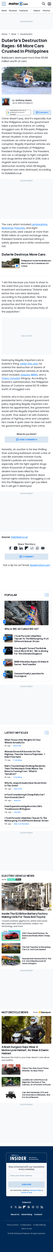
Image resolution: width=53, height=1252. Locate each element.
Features (23, 10)
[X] (15, 1207)
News (4, 10)
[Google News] (28, 1207)
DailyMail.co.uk (19, 537)
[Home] (18, 3)
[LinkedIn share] (21, 548)
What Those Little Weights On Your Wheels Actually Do (22, 741)
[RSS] (41, 1207)
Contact (38, 1214)
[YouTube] (37, 1207)
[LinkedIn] (20, 1207)
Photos (46, 10)
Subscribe (26, 1184)
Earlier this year (29, 363)
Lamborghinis (39, 224)
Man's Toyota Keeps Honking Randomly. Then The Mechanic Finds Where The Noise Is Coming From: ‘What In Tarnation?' (25, 769)
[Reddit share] (32, 548)
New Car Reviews (21, 824)
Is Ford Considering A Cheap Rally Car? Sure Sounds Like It (24, 796)
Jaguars (25, 374)
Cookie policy (25, 1225)
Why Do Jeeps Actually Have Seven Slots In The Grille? (25, 784)
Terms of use (26, 1229)
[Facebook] (11, 1207)
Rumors (17, 800)
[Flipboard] (24, 1207)
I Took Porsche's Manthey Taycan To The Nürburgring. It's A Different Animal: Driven (26, 819)
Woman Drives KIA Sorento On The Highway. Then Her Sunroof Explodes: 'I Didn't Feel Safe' (24, 754)
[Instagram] (33, 1207)
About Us (15, 1214)
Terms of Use (26, 1192)
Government (26, 34)
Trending (17, 760)
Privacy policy (13, 1225)
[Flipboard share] (26, 548)
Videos (36, 10)
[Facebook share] (10, 548)
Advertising (26, 1214)
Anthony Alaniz (23, 100)
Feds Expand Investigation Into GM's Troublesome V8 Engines (23, 807)
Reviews (13, 10)
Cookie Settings (39, 1225)
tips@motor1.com (40, 565)
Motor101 (17, 746)
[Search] (43, 3)
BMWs (34, 374)
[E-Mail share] (42, 548)
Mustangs (7, 228)
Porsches (19, 228)
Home (4, 34)
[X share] (15, 548)
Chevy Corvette (11, 378)
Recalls (17, 812)
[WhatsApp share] (37, 548)
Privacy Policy (35, 1190)
